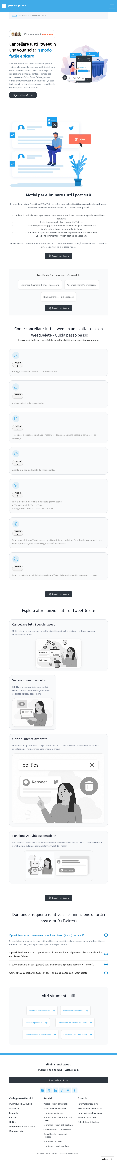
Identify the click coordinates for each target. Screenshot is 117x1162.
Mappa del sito (16, 1131)
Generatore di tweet (87, 1117)
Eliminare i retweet (53, 1141)
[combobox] (107, 1159)
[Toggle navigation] (112, 6)
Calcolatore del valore (88, 1122)
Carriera (13, 1117)
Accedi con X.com (24, 95)
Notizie (13, 1122)
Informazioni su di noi (88, 1103)
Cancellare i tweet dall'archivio (38, 1034)
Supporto (14, 1112)
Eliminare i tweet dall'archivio (58, 1124)
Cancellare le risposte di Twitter (55, 1135)
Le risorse (14, 1108)
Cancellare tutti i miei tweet (75, 1034)
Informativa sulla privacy (90, 1112)
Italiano (105, 1159)
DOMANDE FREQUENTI (20, 1103)
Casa (14, 15)
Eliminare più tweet (53, 1112)
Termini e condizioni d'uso (90, 1108)
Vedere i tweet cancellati (39, 1010)
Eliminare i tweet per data (56, 1145)
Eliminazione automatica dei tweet (72, 1022)
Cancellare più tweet (33, 1022)
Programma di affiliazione (22, 1126)
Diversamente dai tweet (73, 1010)
